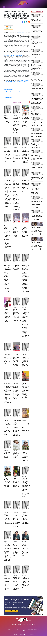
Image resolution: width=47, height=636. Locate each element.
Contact (37, 629)
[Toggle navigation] (4, 7)
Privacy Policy (23, 630)
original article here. (8, 97)
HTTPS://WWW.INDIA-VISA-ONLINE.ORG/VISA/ (13, 55)
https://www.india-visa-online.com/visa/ (12, 91)
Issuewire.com (21, 32)
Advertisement (31, 629)
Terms (16, 629)
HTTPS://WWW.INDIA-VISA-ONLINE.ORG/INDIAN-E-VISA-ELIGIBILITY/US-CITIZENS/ (17, 81)
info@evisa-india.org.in (8, 89)
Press (9, 629)
